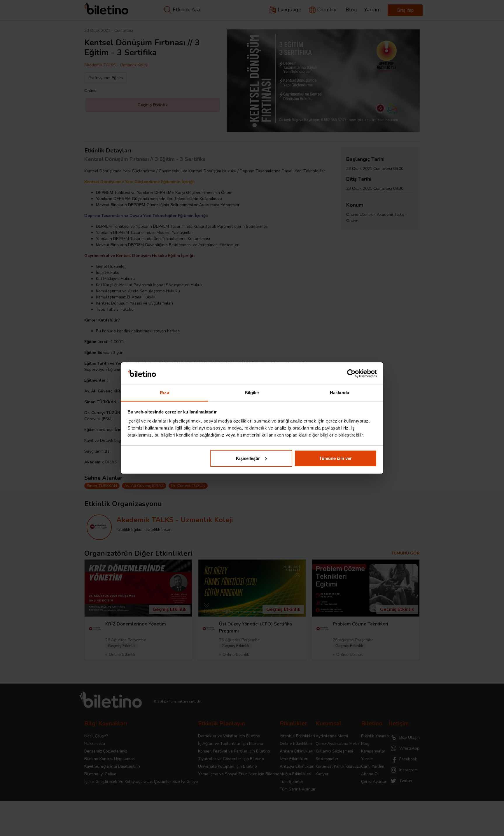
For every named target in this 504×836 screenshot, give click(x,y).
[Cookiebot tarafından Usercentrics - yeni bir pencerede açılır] (351, 373)
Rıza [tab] (164, 392)
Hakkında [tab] (339, 392)
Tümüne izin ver (335, 458)
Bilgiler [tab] (252, 392)
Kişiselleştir (248, 458)
